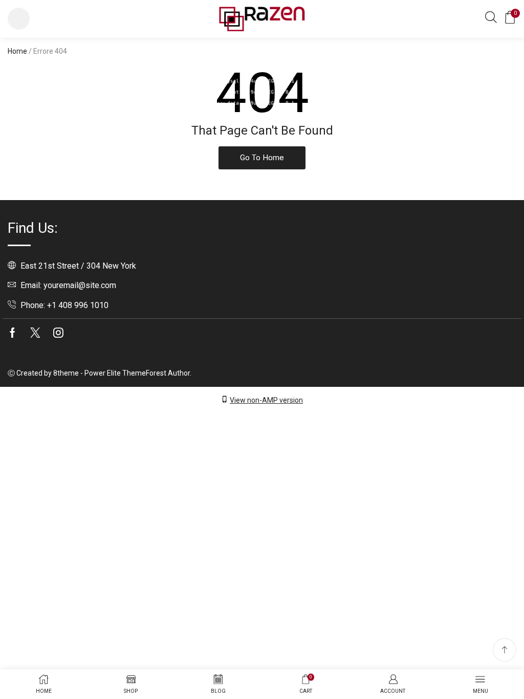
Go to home (262, 157)
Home (17, 51)
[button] (19, 19)
